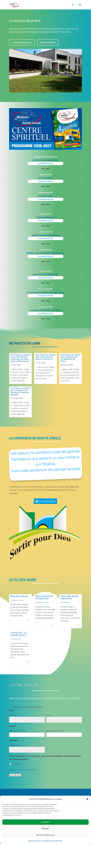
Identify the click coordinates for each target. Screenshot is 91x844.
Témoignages (65, 602)
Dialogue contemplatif (45, 274)
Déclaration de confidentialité (52, 841)
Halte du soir (45, 196)
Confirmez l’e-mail (54, 731)
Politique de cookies (34, 841)
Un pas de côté (15, 639)
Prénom (13, 715)
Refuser (45, 828)
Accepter (45, 822)
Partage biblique (45, 217)
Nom (48, 715)
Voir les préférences (45, 835)
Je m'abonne (15, 775)
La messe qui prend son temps (45, 310)
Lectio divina (45, 178)
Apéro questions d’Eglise (45, 235)
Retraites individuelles (45, 160)
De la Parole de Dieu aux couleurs (45, 292)
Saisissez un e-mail (17, 731)
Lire (27, 620)
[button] (87, 799)
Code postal (14, 745)
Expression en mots (17, 600)
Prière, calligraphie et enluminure (45, 253)
